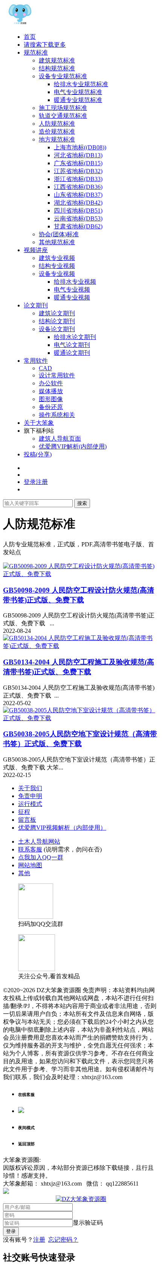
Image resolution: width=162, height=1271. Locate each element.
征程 (24, 812)
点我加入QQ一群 (40, 857)
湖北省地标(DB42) (78, 202)
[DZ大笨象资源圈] (20, 23)
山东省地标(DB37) (78, 195)
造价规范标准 (57, 131)
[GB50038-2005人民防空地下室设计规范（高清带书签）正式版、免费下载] (81, 718)
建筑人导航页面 (60, 438)
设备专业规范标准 (63, 76)
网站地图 (30, 865)
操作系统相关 (57, 415)
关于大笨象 (39, 423)
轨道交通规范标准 (63, 116)
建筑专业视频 (57, 258)
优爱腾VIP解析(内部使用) (73, 446)
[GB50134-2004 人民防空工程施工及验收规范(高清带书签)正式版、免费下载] (81, 646)
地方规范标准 (57, 139)
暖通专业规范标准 (78, 100)
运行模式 (30, 804)
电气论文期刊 (72, 345)
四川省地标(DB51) (78, 210)
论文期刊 (36, 305)
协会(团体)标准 (59, 234)
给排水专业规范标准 (81, 84)
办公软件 (51, 383)
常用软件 (36, 360)
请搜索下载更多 (45, 44)
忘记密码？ (63, 1239)
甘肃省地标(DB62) (78, 226)
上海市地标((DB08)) (80, 147)
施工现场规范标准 (63, 108)
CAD (45, 368)
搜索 (82, 503)
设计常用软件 (57, 375)
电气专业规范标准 (78, 92)
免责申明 (30, 796)
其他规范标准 (57, 242)
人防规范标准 (57, 123)
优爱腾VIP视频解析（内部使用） (62, 827)
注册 (39, 1239)
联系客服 (30, 849)
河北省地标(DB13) (78, 155)
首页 (30, 36)
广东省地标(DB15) (78, 163)
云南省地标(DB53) (78, 218)
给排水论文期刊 (75, 337)
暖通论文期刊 (72, 353)
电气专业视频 (72, 289)
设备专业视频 (57, 274)
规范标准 (36, 52)
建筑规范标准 (57, 60)
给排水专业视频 (75, 281)
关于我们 (30, 788)
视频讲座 (36, 250)
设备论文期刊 (57, 329)
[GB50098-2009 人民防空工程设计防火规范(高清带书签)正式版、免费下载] (81, 574)
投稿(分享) (38, 454)
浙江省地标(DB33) (78, 179)
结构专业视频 (57, 266)
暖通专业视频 (72, 297)
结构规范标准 (57, 68)
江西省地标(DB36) (78, 187)
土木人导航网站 (39, 841)
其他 (24, 873)
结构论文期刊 (57, 321)
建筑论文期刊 (57, 313)
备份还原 (51, 407)
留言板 (27, 819)
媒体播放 (51, 391)
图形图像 (51, 399)
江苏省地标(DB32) (78, 171)
